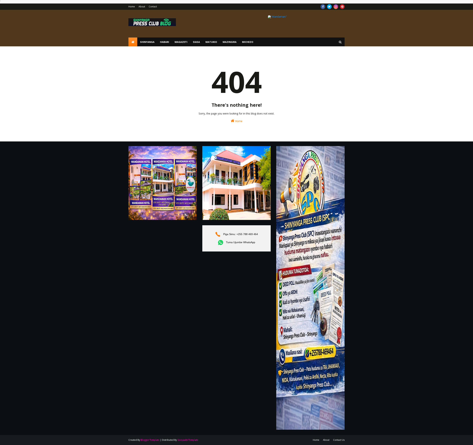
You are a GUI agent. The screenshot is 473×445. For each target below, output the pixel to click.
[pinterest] (342, 6)
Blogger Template (150, 439)
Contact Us (339, 439)
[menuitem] (132, 41)
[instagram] (336, 6)
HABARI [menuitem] (164, 42)
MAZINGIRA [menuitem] (229, 42)
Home (131, 6)
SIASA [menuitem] (196, 42)
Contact (153, 6)
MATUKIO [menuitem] (211, 42)
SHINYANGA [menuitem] (147, 42)
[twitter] (329, 6)
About (142, 6)
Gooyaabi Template (187, 439)
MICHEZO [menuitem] (247, 42)
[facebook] (323, 6)
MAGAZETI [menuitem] (181, 42)
